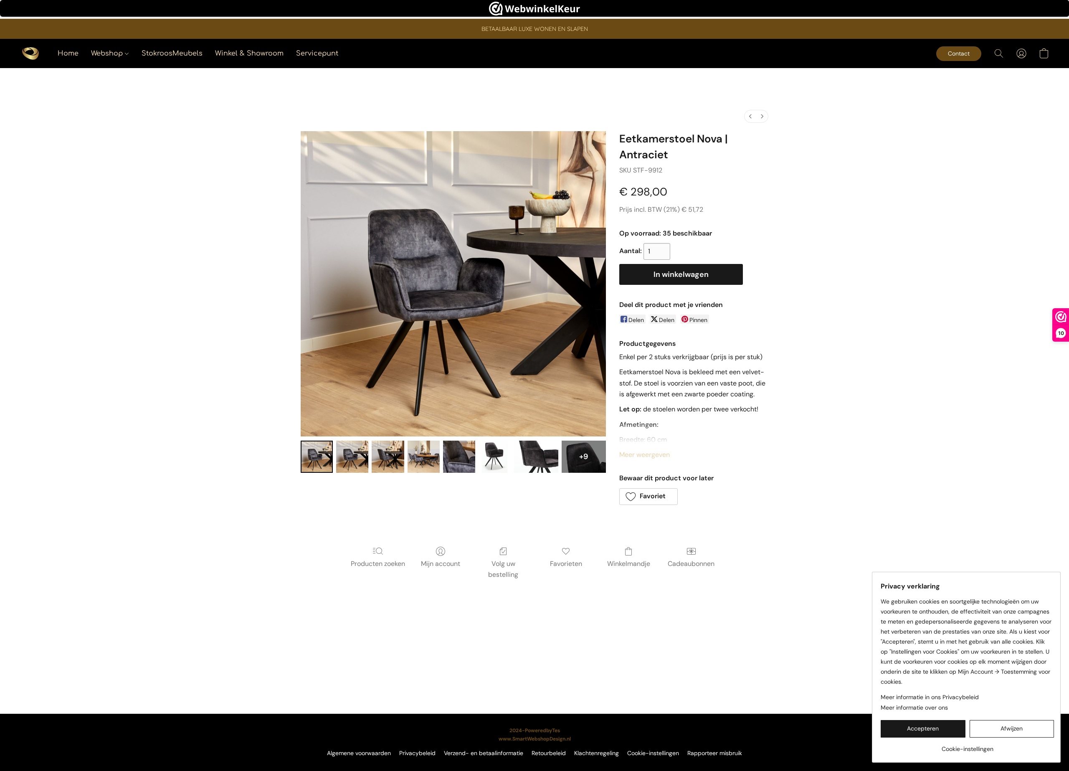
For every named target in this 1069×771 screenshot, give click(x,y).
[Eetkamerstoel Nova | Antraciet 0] (317, 457)
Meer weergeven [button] (644, 454)
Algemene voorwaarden (359, 753)
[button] (30, 53)
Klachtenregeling (596, 753)
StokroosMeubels (172, 53)
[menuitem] (750, 116)
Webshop (108, 53)
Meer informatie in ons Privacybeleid (930, 697)
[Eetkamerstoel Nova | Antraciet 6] (536, 457)
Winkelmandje (628, 563)
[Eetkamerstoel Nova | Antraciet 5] (495, 457)
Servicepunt (317, 53)
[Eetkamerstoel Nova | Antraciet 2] (388, 457)
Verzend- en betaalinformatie (483, 753)
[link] (967, 746)
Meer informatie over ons (914, 707)
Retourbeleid (549, 753)
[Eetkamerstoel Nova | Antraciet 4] (459, 457)
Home (68, 53)
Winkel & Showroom (249, 53)
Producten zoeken (378, 563)
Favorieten (566, 563)
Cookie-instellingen (653, 753)
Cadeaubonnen (691, 563)
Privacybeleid (417, 753)
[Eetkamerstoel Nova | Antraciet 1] (352, 457)
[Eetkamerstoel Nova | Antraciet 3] (424, 457)
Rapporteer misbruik (714, 753)
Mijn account (440, 563)
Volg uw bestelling (503, 569)
